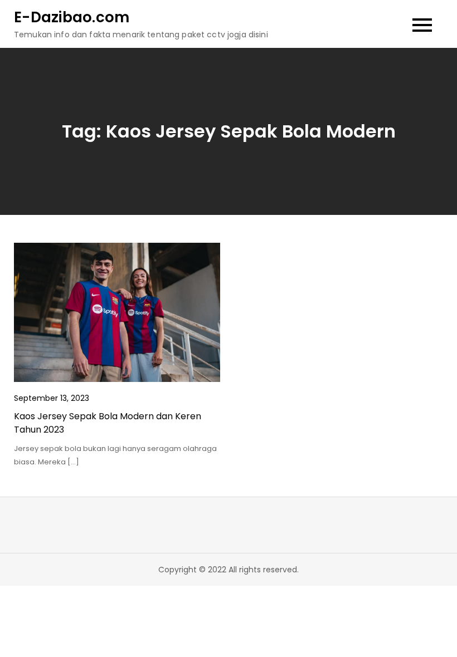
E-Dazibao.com (71, 17)
